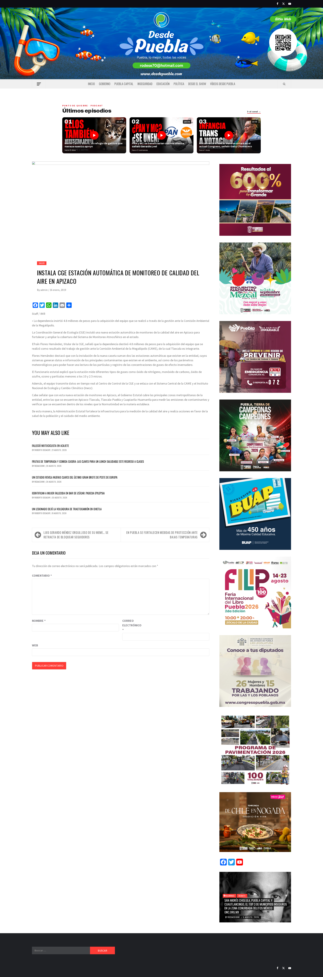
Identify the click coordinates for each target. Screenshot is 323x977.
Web (35, 645)
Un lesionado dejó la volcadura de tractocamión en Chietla (67, 509)
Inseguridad (144, 84)
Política (179, 84)
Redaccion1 (39, 465)
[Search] (284, 84)
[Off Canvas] (38, 84)
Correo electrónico (130, 625)
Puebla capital (123, 84)
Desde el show (197, 84)
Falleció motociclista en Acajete (50, 446)
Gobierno (104, 84)
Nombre (39, 621)
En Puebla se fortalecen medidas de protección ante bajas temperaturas (162, 534)
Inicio (91, 84)
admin (44, 290)
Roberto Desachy (42, 450)
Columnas (229, 895)
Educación (163, 84)
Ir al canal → (254, 112)
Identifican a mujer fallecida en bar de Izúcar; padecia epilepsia (68, 493)
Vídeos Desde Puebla (222, 84)
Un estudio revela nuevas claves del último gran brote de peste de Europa (74, 477)
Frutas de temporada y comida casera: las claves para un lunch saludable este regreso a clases (88, 462)
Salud (42, 263)
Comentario (42, 575)
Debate (242, 895)
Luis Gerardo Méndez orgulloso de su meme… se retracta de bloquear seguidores (76, 534)
